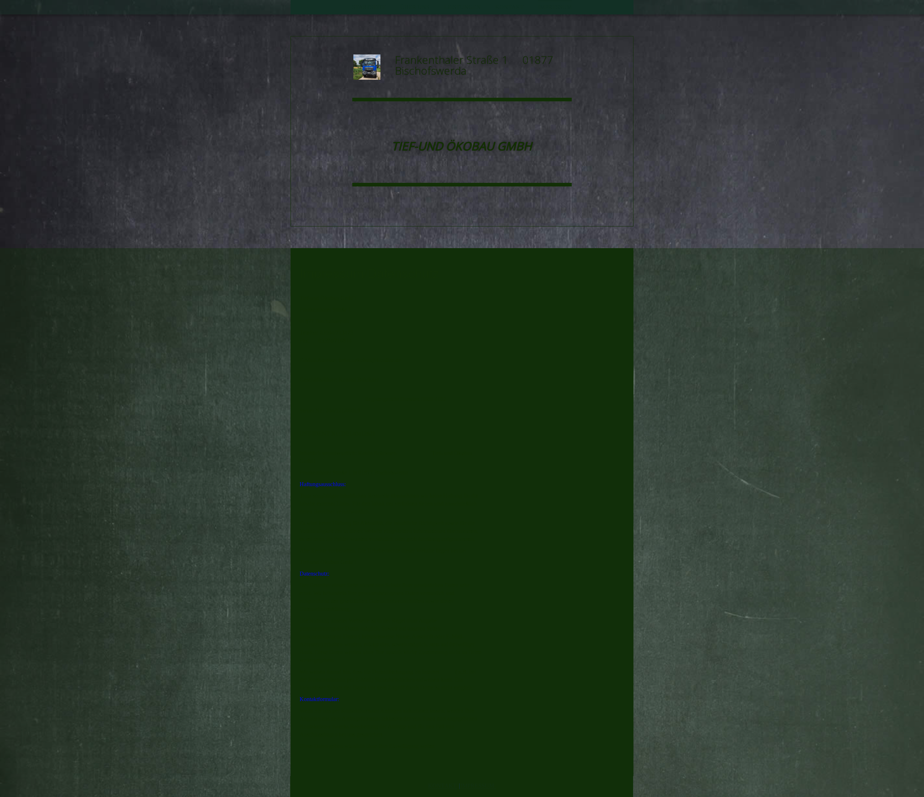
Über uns (415, 7)
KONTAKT (442, 786)
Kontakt (509, 7)
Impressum (555, 7)
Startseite (369, 7)
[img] (371, 67)
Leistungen (462, 7)
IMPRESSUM (478, 786)
